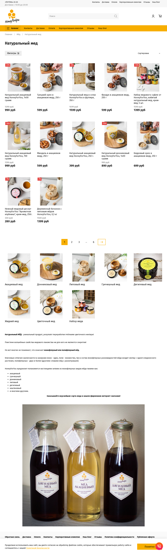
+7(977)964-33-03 (11, 2)
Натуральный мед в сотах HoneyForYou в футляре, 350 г (82, 97)
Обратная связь (12, 537)
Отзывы (147, 2)
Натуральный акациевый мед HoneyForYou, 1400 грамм (18, 97)
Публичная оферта (146, 537)
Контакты (96, 2)
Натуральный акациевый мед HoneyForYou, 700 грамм (18, 156)
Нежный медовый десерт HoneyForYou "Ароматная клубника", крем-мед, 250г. (18, 211)
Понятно (150, 546)
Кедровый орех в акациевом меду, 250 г (145, 154)
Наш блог (156, 2)
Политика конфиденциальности (119, 537)
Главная (8, 34)
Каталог (14, 28)
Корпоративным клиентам (130, 2)
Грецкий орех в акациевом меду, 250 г (48, 96)
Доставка (105, 2)
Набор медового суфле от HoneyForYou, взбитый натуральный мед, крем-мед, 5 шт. (147, 98)
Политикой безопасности (38, 548)
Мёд (18, 34)
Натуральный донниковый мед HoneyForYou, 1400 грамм (115, 156)
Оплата (114, 2)
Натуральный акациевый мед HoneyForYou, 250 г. (82, 154)
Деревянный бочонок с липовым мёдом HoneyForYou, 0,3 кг (49, 211)
